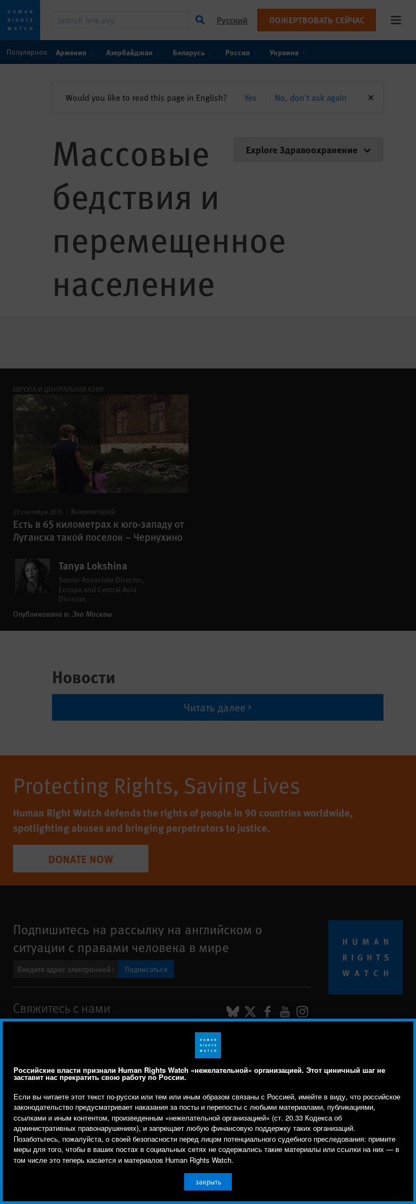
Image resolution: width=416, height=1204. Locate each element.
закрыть (208, 1182)
